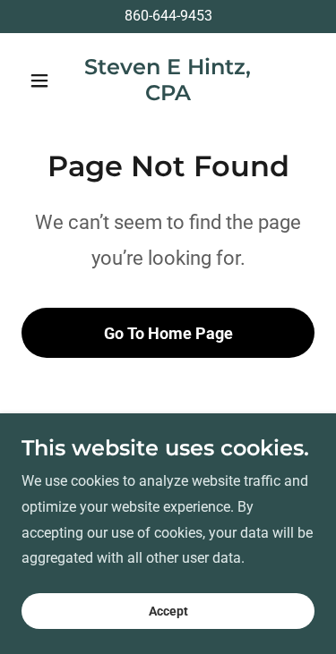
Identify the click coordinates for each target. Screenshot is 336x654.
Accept (168, 611)
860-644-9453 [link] (168, 15)
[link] (168, 95)
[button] (43, 80)
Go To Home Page (168, 333)
